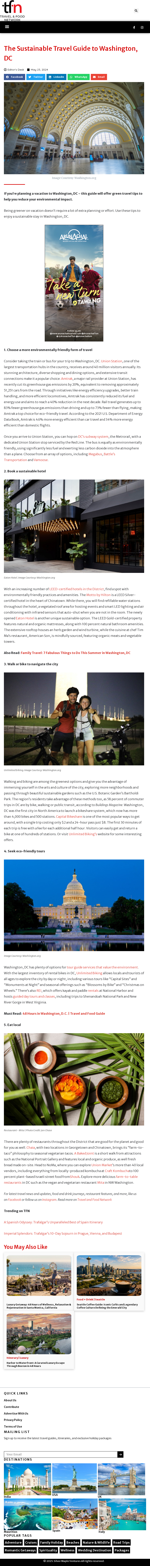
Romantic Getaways (20, 1550)
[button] (136, 10)
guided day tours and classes (34, 996)
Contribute (11, 1407)
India (7, 1497)
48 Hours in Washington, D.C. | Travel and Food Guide (63, 1013)
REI (39, 991)
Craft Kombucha (117, 1171)
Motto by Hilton (98, 595)
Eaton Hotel (25, 618)
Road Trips (121, 1542)
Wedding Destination (94, 1550)
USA (55, 1495)
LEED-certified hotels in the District (76, 589)
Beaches (72, 1542)
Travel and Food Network (94, 1200)
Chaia (31, 1147)
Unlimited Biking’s (83, 834)
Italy (102, 1532)
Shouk (74, 1177)
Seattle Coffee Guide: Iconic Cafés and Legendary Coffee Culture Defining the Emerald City (107, 1306)
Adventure (13, 1542)
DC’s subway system (93, 437)
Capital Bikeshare (69, 816)
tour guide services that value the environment (102, 967)
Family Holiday (51, 1542)
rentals (93, 991)
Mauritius (10, 1532)
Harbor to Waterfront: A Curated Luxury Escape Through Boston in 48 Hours (36, 1364)
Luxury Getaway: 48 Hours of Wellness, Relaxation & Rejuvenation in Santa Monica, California (39, 1306)
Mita (100, 1182)
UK (100, 1497)
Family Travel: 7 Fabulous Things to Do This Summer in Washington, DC (75, 653)
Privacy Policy (13, 1420)
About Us (10, 1400)
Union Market (101, 1165)
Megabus (95, 454)
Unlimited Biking (89, 973)
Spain (56, 1530)
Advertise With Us (16, 1413)
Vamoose (41, 460)
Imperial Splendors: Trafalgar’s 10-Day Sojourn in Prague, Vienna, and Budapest (63, 1233)
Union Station (111, 361)
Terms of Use (13, 1426)
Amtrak (66, 379)
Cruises (31, 1542)
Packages (122, 1550)
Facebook (14, 1200)
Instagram (49, 1200)
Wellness (67, 1550)
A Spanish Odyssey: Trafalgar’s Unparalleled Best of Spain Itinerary (53, 1222)
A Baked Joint (84, 1153)
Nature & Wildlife (96, 1542)
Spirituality (48, 1550)
